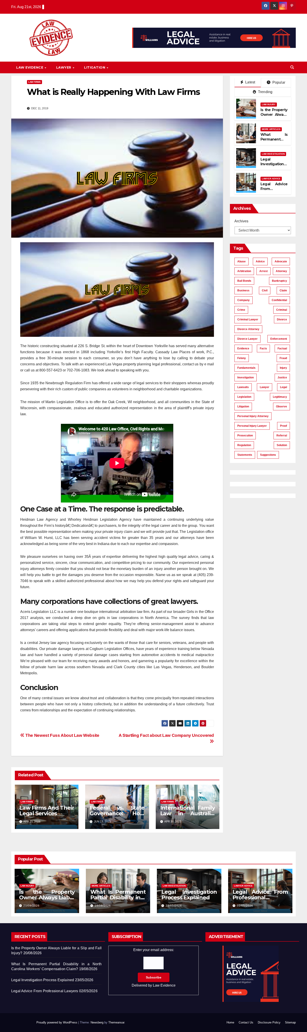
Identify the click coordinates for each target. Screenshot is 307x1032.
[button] (292, 67)
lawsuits (243, 387)
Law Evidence (30, 67)
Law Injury (269, 104)
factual (282, 348)
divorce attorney (248, 329)
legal (283, 387)
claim (283, 290)
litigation (243, 406)
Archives (241, 221)
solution (282, 445)
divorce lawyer (247, 338)
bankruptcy (279, 280)
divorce (282, 319)
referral (281, 435)
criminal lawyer (247, 319)
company (243, 300)
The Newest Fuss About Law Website (61, 735)
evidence (243, 348)
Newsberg (97, 1022)
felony (241, 358)
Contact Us (246, 1022)
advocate (281, 261)
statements (244, 454)
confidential (279, 300)
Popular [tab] (278, 82)
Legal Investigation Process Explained (272, 166)
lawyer (264, 387)
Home (230, 1022)
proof (283, 425)
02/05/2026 (245, 905)
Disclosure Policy (269, 1022)
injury (283, 367)
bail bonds (244, 280)
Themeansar (116, 1022)
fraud (283, 358)
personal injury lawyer (252, 425)
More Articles (271, 129)
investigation (245, 377)
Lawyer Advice (271, 178)
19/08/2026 (103, 905)
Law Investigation (273, 154)
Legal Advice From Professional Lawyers (273, 191)
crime (241, 309)
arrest (263, 271)
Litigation (95, 67)
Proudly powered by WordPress (57, 1022)
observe (281, 406)
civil (264, 290)
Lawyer (64, 67)
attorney (281, 271)
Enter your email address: (154, 967)
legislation (244, 396)
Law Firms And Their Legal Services (46, 810)
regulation (244, 445)
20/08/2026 (31, 905)
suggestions (268, 454)
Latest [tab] (249, 82)
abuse (241, 261)
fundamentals (246, 367)
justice (282, 377)
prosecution (245, 435)
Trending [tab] (265, 92)
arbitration (244, 271)
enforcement (278, 338)
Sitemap (290, 1022)
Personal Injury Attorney (253, 416)
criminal (281, 309)
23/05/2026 (174, 905)
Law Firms (34, 82)
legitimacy (280, 396)
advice (260, 261)
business (243, 290)
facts (263, 348)
